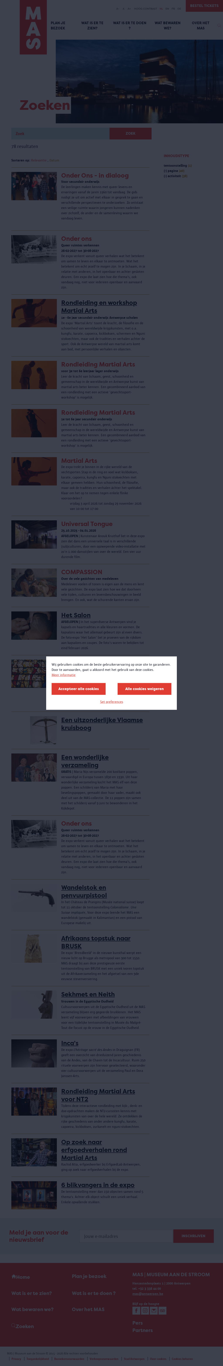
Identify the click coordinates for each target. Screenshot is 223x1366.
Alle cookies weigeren (144, 689)
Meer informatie (64, 675)
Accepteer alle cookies (78, 689)
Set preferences (111, 701)
